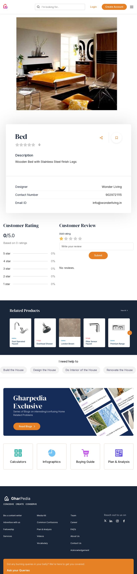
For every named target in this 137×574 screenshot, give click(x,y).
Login (93, 6)
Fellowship (8, 529)
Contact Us (76, 543)
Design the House (44, 370)
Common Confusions (47, 522)
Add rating (65, 233)
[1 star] (61, 239)
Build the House (13, 370)
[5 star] (80, 239)
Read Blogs (25, 426)
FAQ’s (73, 529)
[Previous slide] (9, 65)
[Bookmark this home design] (116, 137)
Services (7, 536)
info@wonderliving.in (107, 203)
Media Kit (41, 515)
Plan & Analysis (44, 529)
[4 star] (75, 239)
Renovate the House (120, 370)
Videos (40, 536)
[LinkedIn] (111, 521)
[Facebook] (124, 521)
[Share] (101, 137)
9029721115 (114, 195)
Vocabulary (42, 543)
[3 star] (71, 239)
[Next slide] (128, 65)
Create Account (114, 6)
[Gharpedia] (17, 498)
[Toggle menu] (132, 7)
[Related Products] (68, 327)
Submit (98, 255)
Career (74, 522)
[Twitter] (105, 521)
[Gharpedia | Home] (5, 6)
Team (73, 515)
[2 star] (66, 239)
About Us (75, 536)
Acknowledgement (80, 550)
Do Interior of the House (81, 370)
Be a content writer (12, 515)
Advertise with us (11, 522)
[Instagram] (117, 521)
